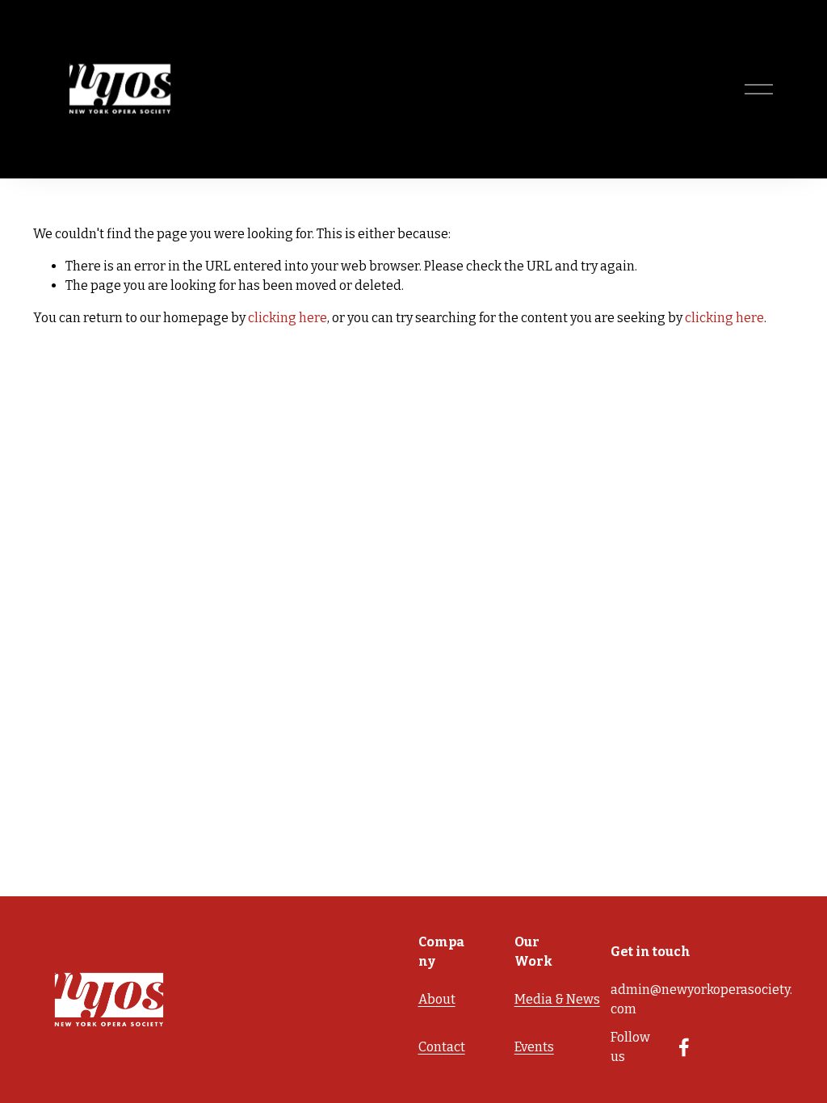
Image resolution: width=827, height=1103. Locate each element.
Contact (441, 1047)
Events (534, 1047)
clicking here (287, 317)
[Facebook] (684, 1047)
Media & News (557, 999)
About (436, 999)
